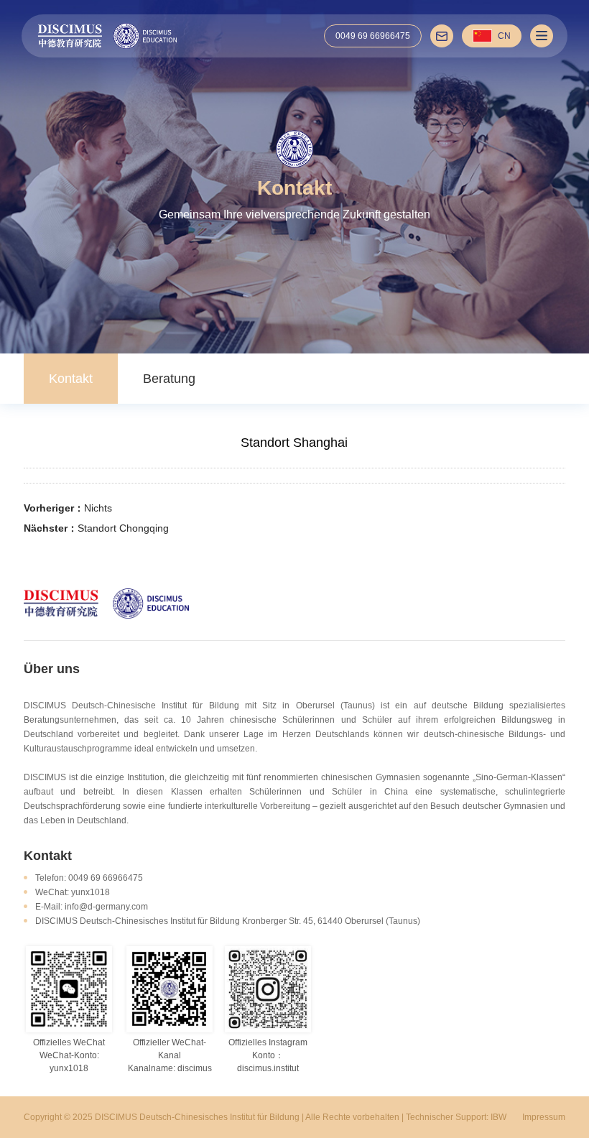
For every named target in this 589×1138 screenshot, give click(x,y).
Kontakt (71, 378)
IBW (498, 1117)
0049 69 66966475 (372, 36)
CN (504, 36)
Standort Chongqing (123, 528)
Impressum (543, 1117)
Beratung (169, 378)
